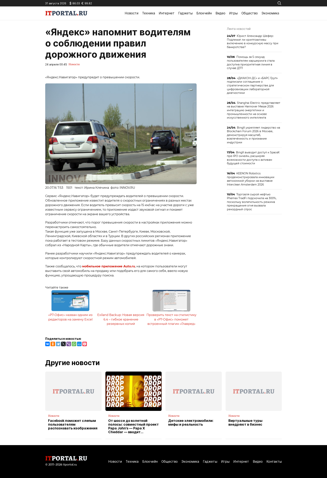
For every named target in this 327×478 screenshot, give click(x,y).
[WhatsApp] (74, 344)
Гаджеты (185, 13)
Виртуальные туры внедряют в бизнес (245, 422)
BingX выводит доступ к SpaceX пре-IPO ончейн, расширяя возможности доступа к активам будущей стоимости (253, 158)
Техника (148, 13)
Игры (233, 13)
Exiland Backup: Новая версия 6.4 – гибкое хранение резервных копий (120, 319)
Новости (131, 13)
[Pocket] (84, 344)
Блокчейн (204, 13)
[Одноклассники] (53, 344)
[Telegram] (58, 344)
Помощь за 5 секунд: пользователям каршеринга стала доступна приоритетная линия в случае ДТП (251, 62)
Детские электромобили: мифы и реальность (190, 422)
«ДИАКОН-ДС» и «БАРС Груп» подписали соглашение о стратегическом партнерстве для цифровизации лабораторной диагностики (252, 85)
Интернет (166, 13)
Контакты (274, 461)
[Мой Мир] (79, 344)
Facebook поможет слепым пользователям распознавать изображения (72, 424)
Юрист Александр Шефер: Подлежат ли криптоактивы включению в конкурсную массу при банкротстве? (252, 41)
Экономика (270, 13)
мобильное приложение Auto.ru (108, 266)
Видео (220, 13)
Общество (249, 13)
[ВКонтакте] (47, 344)
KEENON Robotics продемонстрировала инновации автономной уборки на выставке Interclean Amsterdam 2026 (250, 178)
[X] (63, 344)
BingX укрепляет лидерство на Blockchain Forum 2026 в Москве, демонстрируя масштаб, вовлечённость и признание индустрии (253, 135)
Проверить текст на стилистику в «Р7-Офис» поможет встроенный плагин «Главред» (171, 319)
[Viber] (68, 344)
